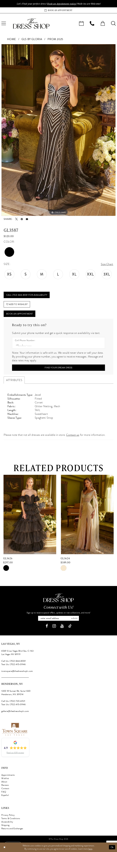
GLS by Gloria (31, 39)
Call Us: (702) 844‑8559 (13, 661)
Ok (112, 847)
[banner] (31, 23)
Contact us (72, 435)
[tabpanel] (58, 130)
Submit (74, 618)
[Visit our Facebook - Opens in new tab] (47, 626)
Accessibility (7, 821)
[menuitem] (81, 23)
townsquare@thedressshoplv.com (17, 671)
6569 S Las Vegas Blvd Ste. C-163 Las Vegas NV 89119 (17, 652)
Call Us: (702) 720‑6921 (13, 701)
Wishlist (5, 778)
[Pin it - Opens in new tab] (22, 219)
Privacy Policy (8, 815)
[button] (102, 23)
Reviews (5, 785)
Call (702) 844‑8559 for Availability (26, 295)
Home (11, 39)
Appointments (8, 775)
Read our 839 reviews (15, 752)
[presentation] (29, 514)
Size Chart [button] (107, 264)
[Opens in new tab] (14, 729)
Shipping (5, 825)
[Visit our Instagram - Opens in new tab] (54, 626)
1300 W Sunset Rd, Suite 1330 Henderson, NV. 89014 (15, 692)
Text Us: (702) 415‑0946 (13, 664)
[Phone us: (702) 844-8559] (92, 23)
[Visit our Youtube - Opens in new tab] (62, 626)
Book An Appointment (19, 313)
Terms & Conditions (10, 818)
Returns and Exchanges (12, 828)
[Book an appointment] (81, 23)
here (90, 848)
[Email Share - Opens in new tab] (27, 219)
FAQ (3, 791)
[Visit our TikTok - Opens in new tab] (69, 626)
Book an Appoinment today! (62, 3)
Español (5, 795)
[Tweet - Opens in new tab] (16, 219)
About (4, 781)
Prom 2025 (55, 39)
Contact (5, 788)
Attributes (14, 380)
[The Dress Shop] (58, 597)
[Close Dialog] (4, 847)
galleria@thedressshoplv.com (15, 711)
